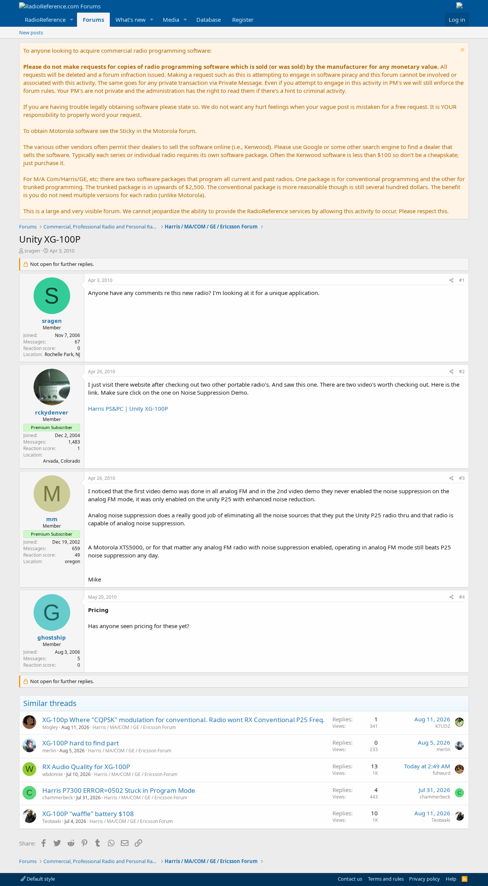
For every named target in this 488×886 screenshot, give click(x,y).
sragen (32, 250)
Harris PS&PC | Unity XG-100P (128, 408)
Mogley (50, 727)
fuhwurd (441, 773)
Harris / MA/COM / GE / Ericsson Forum (134, 727)
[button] (71, 20)
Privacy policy (424, 878)
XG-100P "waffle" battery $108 (88, 813)
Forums (93, 19)
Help (451, 878)
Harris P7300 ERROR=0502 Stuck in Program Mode (118, 790)
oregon (72, 561)
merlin (49, 750)
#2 (462, 371)
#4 (462, 597)
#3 (462, 478)
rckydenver (51, 412)
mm (52, 519)
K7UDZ (442, 726)
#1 (462, 280)
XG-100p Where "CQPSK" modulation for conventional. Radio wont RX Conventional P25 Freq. (183, 719)
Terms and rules (386, 878)
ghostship (51, 637)
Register (243, 19)
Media (171, 19)
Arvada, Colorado (61, 461)
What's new (131, 19)
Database (208, 19)
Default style (40, 878)
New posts (31, 32)
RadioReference (45, 19)
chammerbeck (57, 797)
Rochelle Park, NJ (62, 354)
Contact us (350, 878)
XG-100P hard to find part (80, 743)
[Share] (451, 280)
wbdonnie (52, 774)
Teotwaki (51, 821)
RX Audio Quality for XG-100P (86, 766)
